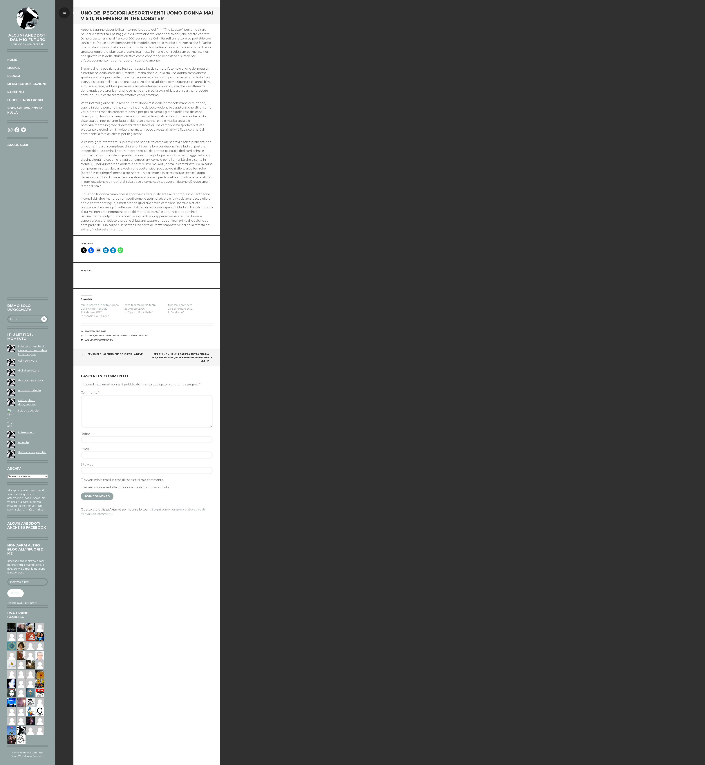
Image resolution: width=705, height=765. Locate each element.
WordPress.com (35, 756)
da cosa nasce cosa (30, 380)
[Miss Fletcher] (11, 730)
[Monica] (21, 645)
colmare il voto (27, 360)
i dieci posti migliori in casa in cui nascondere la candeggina (32, 350)
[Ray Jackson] (39, 645)
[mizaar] (11, 683)
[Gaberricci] (21, 739)
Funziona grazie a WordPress (27, 752)
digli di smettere (28, 370)
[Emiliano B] (39, 702)
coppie (89, 335)
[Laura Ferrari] (11, 720)
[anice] (30, 692)
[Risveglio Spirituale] (11, 711)
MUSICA (13, 68)
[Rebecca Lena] (30, 720)
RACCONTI (15, 92)
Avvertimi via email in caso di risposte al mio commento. (124, 480)
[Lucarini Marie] (11, 702)
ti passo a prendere (180, 305)
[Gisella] (21, 702)
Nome (85, 433)
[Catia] (39, 664)
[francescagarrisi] (11, 692)
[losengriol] (11, 664)
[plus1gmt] (21, 730)
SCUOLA (13, 76)
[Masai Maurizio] (39, 730)
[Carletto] (30, 683)
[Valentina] (21, 655)
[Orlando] (30, 645)
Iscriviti (15, 593)
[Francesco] (21, 664)
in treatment (26, 432)
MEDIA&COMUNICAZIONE (27, 84)
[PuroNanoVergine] (11, 636)
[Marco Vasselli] (21, 627)
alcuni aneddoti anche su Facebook (26, 526)
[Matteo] (30, 674)
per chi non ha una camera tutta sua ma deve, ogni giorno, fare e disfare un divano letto (179, 357)
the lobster (139, 335)
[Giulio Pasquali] (39, 720)
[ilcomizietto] (39, 655)
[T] (30, 627)
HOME (12, 60)
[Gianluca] (11, 655)
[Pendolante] (30, 636)
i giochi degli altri (28, 410)
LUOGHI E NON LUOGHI (25, 100)
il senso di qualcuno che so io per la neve (114, 354)
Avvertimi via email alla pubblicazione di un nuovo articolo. (126, 487)
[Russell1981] (30, 664)
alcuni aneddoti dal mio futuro (27, 37)
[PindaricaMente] (11, 645)
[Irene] (21, 636)
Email (85, 449)
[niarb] (39, 692)
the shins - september (32, 452)
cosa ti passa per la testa (140, 305)
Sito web (87, 464)
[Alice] (11, 627)
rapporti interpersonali (112, 335)
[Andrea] (21, 674)
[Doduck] (30, 711)
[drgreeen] (39, 674)
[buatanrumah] (21, 720)
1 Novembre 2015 (95, 331)
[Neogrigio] (39, 683)
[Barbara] (30, 655)
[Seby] (11, 674)
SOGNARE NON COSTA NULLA (24, 110)
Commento (90, 392)
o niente (23, 442)
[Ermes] (21, 711)
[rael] (39, 711)
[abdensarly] (39, 636)
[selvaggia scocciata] (11, 739)
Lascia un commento (99, 339)
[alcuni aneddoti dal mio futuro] (27, 18)
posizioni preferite (29, 390)
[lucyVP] (30, 702)
